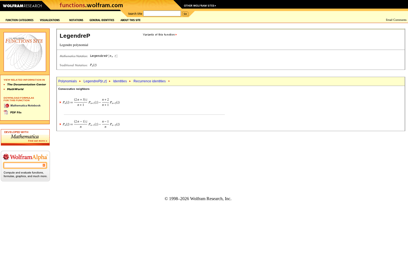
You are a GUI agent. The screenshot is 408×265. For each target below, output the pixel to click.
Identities (120, 81)
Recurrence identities (150, 81)
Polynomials (67, 81)
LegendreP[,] (95, 81)
